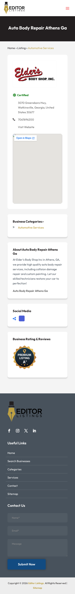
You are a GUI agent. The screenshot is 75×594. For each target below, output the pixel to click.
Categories (14, 469)
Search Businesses (19, 461)
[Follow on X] (25, 430)
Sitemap (13, 494)
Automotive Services (41, 48)
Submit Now (26, 564)
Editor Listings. (36, 583)
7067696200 (26, 119)
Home (11, 48)
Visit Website (26, 127)
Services (13, 477)
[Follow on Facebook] (9, 430)
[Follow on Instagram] (17, 430)
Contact (13, 485)
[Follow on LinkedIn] (34, 430)
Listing (21, 48)
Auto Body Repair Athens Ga (30, 291)
